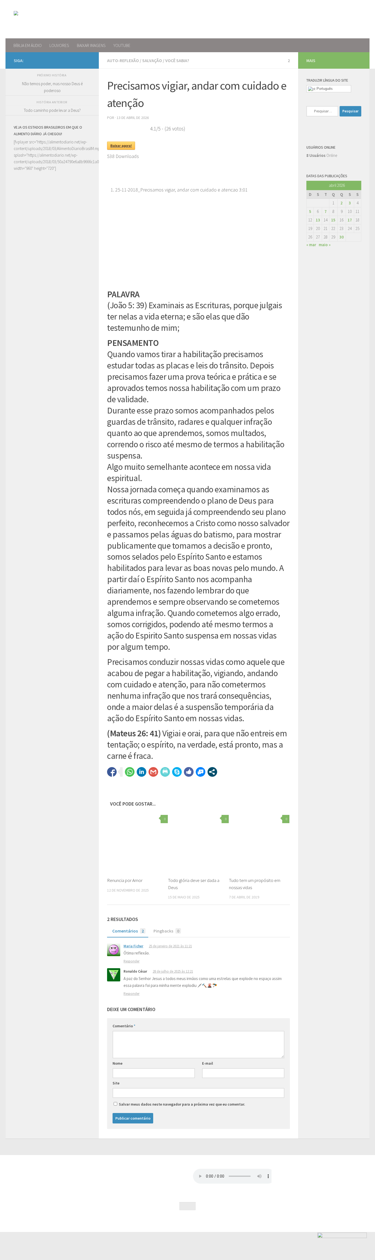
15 (333, 220)
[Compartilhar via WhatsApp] (130, 772)
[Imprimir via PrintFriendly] (165, 772)
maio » (325, 244)
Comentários (128, 931)
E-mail (207, 1063)
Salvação (152, 60)
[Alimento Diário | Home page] (52, 19)
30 (341, 237)
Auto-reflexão (123, 60)
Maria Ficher (133, 946)
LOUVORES (59, 45)
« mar (311, 244)
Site (116, 1083)
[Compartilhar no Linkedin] (141, 772)
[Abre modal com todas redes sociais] (212, 772)
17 (350, 220)
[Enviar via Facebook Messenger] (200, 772)
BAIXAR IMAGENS (91, 45)
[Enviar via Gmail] (153, 772)
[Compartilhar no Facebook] (112, 772)
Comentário (124, 1025)
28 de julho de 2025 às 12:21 (173, 971)
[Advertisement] (52, 379)
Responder (131, 961)
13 (318, 220)
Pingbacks (166, 931)
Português (324, 89)
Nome (117, 1063)
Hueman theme (72, 1220)
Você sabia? (177, 60)
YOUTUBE (121, 45)
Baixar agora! (121, 145)
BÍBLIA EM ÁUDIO (27, 45)
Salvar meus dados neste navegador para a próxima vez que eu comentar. (182, 1104)
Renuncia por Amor (124, 880)
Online (321, 155)
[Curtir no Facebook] (189, 772)
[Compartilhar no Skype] (177, 772)
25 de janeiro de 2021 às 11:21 (170, 946)
